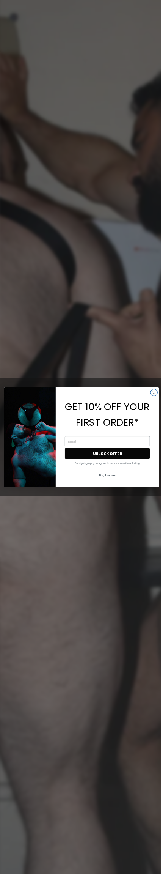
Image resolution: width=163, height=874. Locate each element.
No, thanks (107, 474)
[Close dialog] (153, 392)
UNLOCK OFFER (107, 453)
